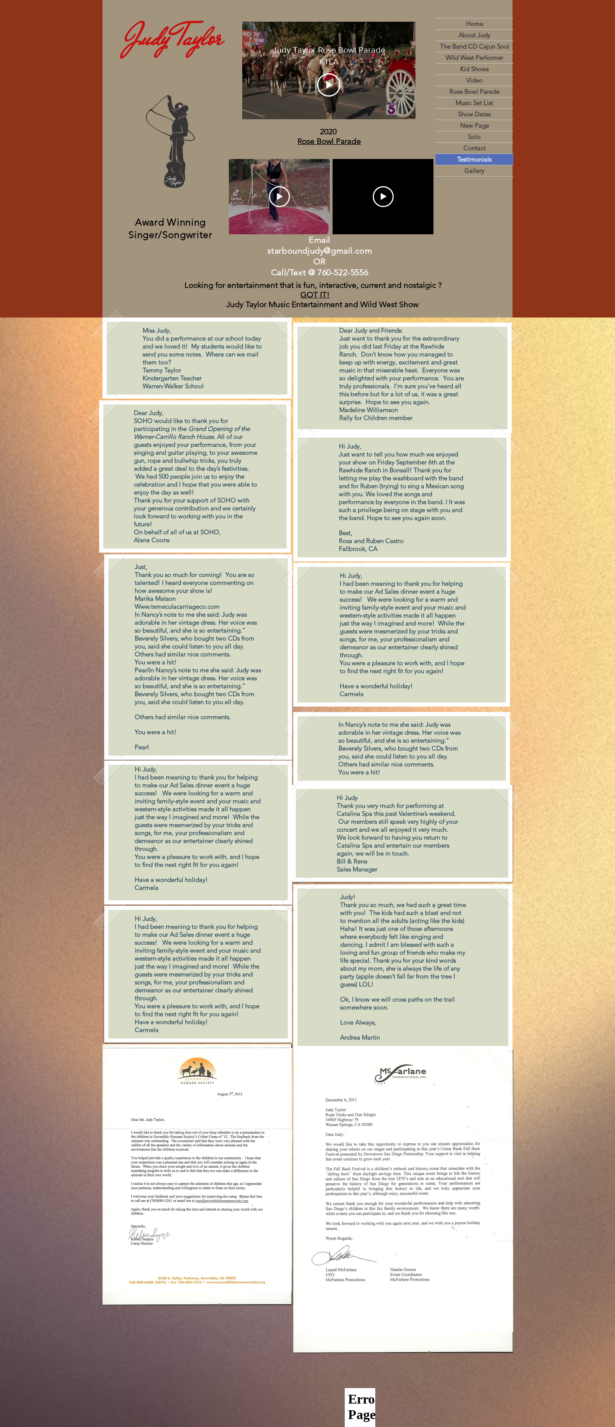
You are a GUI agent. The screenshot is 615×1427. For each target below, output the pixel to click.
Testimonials (474, 159)
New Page (474, 125)
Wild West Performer (474, 57)
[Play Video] (329, 85)
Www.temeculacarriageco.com (177, 606)
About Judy (474, 35)
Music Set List (474, 103)
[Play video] (279, 196)
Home (474, 24)
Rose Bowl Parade (474, 91)
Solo (474, 137)
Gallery (474, 170)
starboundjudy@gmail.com (319, 251)
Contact (475, 148)
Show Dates (474, 114)
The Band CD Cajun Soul (474, 46)
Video (474, 80)
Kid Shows (474, 69)
